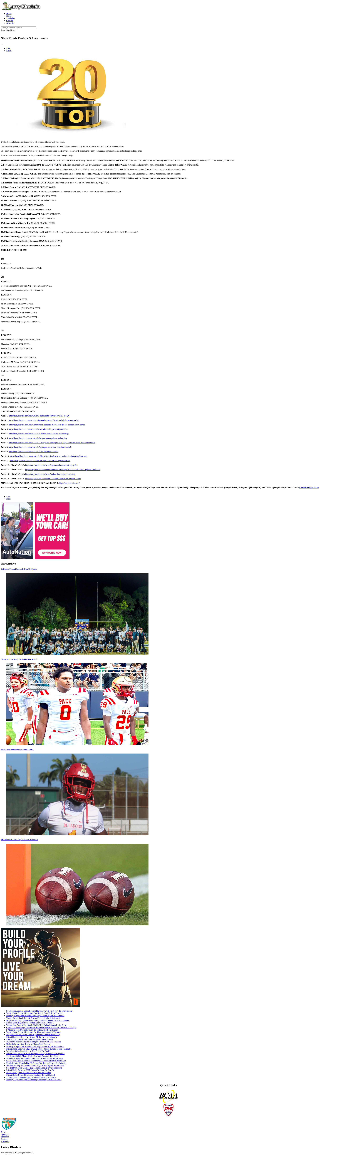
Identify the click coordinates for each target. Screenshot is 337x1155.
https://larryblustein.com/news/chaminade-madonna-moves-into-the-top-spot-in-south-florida (47, 425)
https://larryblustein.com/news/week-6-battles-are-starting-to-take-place (38, 438)
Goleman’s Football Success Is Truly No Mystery (19, 569)
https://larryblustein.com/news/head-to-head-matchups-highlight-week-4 (38, 429)
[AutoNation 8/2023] (35, 558)
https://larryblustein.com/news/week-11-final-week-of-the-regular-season (40, 460)
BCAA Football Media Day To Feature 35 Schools (19, 840)
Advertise (5, 1141)
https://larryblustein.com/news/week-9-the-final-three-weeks (33, 452)
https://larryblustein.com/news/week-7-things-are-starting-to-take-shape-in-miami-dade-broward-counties (52, 443)
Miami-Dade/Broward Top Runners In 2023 (17, 749)
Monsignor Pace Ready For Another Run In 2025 (19, 659)
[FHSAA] (9, 1130)
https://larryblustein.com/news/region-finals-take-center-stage (50, 474)
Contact (4, 1139)
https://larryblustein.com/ (69, 483)
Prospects (5, 1137)
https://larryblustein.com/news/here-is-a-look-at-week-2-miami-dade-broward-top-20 (43, 420)
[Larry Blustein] (21, 9)
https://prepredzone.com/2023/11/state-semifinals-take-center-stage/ (53, 478)
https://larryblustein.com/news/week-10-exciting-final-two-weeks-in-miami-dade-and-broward (49, 456)
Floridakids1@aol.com (309, 487)
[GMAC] (168, 1116)
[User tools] (2, 44)
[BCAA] (168, 1102)
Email (8, 51)
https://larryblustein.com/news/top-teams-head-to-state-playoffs (51, 465)
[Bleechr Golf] (40, 1006)
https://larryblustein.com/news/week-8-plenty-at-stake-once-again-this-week (40, 447)
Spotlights (5, 1134)
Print (8, 48)
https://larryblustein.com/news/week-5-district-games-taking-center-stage (39, 434)
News (3, 1132)
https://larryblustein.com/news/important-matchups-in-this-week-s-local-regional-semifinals (62, 469)
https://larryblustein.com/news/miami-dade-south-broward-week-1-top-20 (39, 416)
